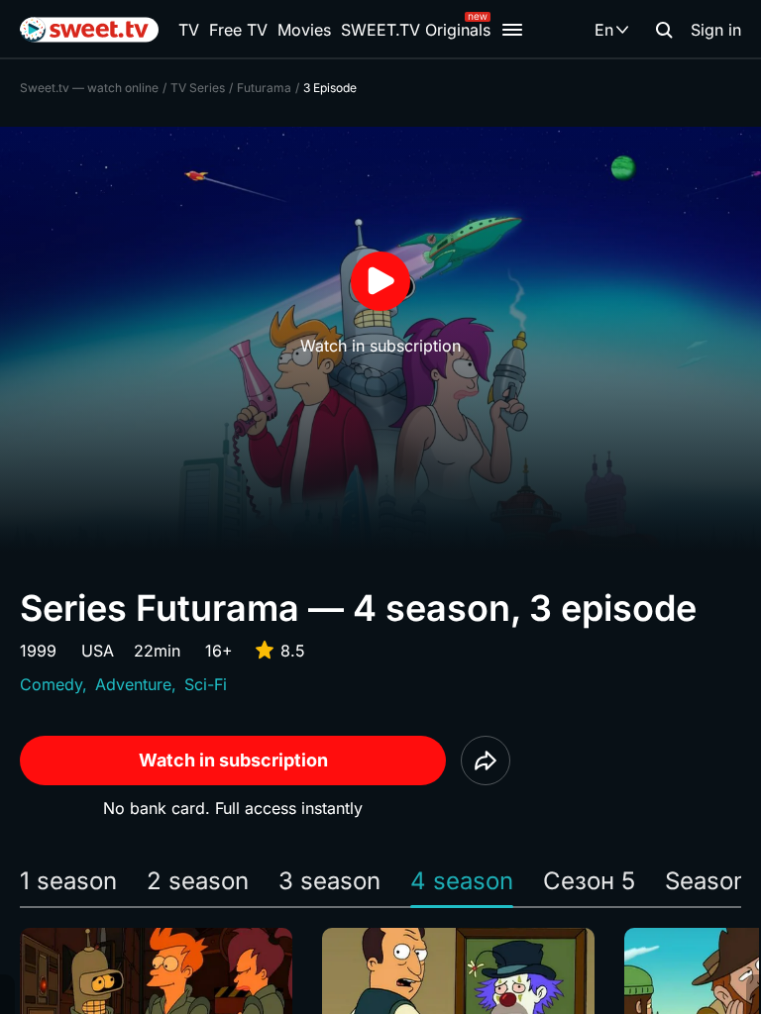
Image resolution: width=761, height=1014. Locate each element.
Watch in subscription (233, 760)
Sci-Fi (205, 684)
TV (188, 30)
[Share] (485, 760)
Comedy (51, 684)
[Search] (664, 29)
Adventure (133, 684)
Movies (304, 30)
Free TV (238, 30)
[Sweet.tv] (89, 30)
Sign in (716, 30)
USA (97, 650)
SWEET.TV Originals (415, 30)
